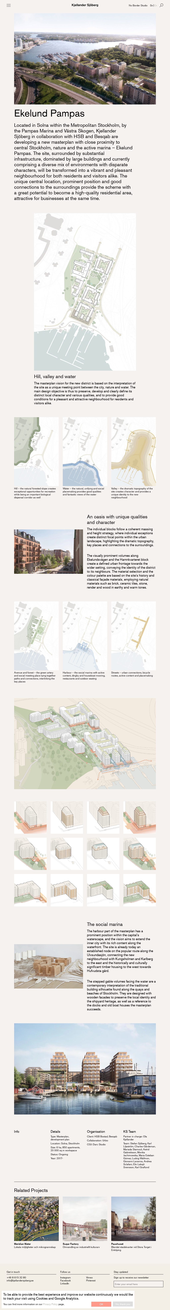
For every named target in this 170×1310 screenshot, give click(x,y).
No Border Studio (138, 5)
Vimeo (89, 1277)
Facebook (65, 1280)
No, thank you (123, 1304)
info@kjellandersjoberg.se (20, 1280)
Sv (151, 5)
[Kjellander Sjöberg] (85, 5)
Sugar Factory (71, 1243)
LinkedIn (64, 1283)
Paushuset (117, 1243)
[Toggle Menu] (9, 5)
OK (101, 1304)
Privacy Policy (50, 1304)
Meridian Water (22, 1243)
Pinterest (90, 1280)
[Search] (161, 5)
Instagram (65, 1277)
